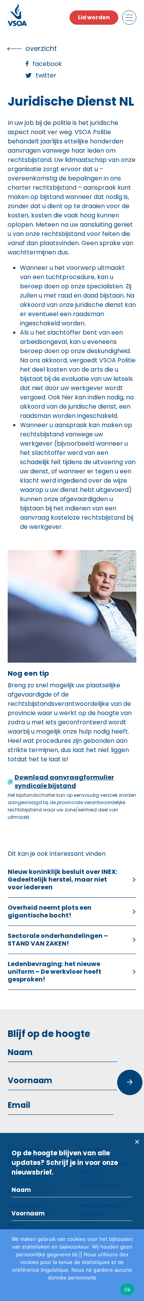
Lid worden (94, 17)
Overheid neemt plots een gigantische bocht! (49, 911)
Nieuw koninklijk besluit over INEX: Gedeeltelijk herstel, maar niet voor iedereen (62, 879)
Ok (127, 1289)
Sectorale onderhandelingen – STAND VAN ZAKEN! (58, 939)
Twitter (46, 75)
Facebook (47, 63)
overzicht (41, 48)
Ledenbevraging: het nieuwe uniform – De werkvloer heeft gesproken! (54, 971)
